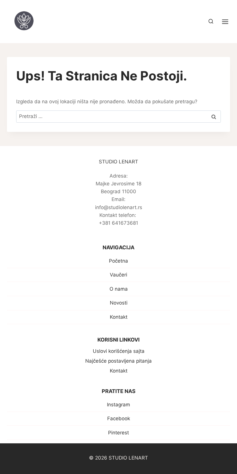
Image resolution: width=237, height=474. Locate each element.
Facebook (118, 418)
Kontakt (118, 317)
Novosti (118, 303)
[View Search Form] (211, 21)
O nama (119, 289)
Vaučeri (118, 275)
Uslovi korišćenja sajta (119, 351)
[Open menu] (228, 21)
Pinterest (118, 433)
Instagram (118, 404)
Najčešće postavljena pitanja (118, 361)
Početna (118, 261)
